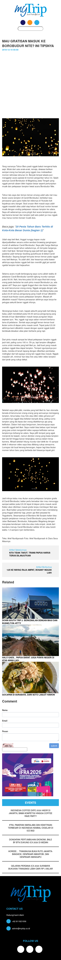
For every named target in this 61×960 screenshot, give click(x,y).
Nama (5, 710)
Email (4, 720)
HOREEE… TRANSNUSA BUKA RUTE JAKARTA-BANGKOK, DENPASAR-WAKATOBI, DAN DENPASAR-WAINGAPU (30, 854)
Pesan (5, 731)
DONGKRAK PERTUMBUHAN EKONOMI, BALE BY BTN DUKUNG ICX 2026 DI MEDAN (30, 841)
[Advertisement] (30, 83)
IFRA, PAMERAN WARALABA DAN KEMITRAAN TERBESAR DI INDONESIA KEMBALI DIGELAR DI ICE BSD (30, 827)
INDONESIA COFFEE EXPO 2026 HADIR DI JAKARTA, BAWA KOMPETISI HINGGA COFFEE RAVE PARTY (30, 813)
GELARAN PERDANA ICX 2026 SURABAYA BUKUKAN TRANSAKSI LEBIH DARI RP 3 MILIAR (30, 867)
